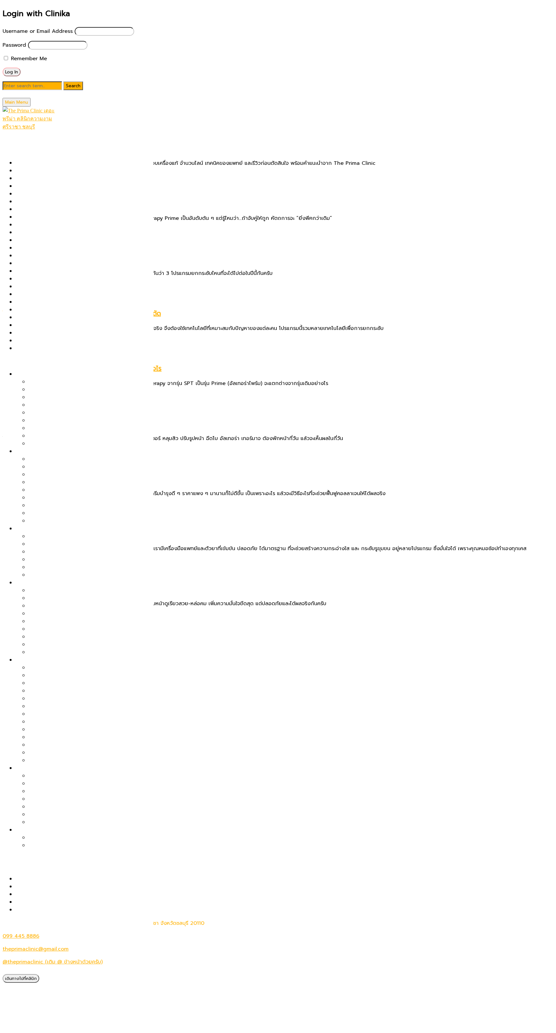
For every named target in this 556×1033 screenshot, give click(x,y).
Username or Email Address (38, 31)
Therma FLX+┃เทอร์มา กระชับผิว (52, 340)
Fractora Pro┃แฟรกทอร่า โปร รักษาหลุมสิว (64, 225)
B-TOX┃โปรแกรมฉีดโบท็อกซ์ (47, 201)
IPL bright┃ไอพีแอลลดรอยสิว (62, 567)
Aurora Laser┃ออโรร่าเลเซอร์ (48, 194)
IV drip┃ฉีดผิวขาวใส (51, 652)
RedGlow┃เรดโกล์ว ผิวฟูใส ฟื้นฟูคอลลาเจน (76, 590)
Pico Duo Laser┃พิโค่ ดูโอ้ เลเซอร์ (54, 271)
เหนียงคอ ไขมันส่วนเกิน (41, 768)
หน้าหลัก (12, 134)
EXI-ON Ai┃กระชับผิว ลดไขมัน (62, 822)
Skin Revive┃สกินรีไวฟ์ (41, 325)
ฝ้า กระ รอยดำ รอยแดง (42, 528)
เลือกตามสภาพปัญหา (27, 361)
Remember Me (28, 58)
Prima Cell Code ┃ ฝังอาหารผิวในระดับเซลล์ (66, 279)
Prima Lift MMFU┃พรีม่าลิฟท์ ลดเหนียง (73, 814)
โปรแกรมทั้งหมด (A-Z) (28, 150)
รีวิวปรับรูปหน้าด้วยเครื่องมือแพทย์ (53, 894)
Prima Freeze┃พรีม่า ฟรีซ (45, 286)
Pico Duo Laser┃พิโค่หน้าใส (60, 606)
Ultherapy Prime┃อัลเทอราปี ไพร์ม (55, 348)
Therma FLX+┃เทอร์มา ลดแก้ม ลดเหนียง (75, 783)
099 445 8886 (21, 936)
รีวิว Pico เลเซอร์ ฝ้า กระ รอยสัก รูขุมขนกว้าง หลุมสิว (75, 886)
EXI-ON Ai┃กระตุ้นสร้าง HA (60, 745)
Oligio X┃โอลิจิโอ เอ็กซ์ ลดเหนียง (66, 807)
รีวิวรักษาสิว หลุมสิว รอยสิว (46, 879)
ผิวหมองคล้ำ (29, 583)
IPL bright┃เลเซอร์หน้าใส (43, 240)
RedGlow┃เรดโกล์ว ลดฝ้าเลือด (63, 544)
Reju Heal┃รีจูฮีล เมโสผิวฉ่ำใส (62, 629)
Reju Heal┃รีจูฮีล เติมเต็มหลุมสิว (65, 513)
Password (14, 45)
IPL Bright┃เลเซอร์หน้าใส (56, 637)
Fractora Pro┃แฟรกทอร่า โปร (62, 698)
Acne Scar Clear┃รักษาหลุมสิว (51, 170)
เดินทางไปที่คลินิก (21, 978)
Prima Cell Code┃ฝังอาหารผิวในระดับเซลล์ (77, 498)
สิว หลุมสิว (27, 451)
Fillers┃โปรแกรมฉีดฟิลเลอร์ (46, 217)
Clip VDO (27, 910)
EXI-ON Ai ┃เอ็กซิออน (41, 209)
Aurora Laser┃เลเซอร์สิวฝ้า (59, 552)
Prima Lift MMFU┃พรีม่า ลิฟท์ (49, 294)
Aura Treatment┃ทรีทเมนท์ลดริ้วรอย (71, 752)
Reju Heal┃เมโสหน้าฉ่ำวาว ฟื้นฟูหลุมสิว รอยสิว (68, 317)
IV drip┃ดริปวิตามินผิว (41, 248)
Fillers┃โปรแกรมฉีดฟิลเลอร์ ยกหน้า (68, 436)
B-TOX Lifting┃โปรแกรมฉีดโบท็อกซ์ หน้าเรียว (80, 443)
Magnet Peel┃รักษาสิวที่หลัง (61, 505)
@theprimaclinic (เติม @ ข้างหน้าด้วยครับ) (53, 962)
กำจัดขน (24, 830)
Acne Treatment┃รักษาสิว (47, 178)
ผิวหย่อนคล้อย (31, 374)
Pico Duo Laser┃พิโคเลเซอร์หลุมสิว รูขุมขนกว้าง (83, 474)
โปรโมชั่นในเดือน (20, 142)
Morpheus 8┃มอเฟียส (54, 683)
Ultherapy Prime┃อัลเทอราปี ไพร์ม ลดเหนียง (80, 799)
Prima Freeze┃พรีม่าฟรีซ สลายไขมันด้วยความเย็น (85, 776)
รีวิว (7, 866)
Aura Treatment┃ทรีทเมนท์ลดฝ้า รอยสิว (75, 575)
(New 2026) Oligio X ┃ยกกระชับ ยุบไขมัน (64, 163)
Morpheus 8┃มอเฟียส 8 (43, 263)
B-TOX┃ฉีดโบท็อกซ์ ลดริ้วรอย (62, 667)
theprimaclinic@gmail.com (36, 949)
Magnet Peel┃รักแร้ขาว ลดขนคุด (67, 845)
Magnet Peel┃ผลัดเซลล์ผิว (46, 255)
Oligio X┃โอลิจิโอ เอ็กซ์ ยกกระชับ (66, 405)
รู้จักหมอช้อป (17, 922)
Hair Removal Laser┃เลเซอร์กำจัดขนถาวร (64, 232)
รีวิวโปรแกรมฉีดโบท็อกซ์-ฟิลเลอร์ (51, 902)
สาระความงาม (18, 858)
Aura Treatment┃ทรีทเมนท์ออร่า (53, 186)
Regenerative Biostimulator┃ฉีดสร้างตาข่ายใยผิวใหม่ (78, 302)
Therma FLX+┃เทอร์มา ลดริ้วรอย (66, 675)
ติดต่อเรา (13, 930)
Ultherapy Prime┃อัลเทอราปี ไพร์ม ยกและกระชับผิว (86, 382)
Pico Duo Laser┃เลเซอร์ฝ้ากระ (63, 536)
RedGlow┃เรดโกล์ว (50, 706)
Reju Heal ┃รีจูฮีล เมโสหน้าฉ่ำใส (64, 760)
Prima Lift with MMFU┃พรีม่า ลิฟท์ (69, 397)
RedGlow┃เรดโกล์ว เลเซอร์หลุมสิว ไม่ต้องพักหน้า (83, 490)
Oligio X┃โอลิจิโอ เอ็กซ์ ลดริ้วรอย (66, 691)
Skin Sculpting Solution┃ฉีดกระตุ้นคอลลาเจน (68, 333)
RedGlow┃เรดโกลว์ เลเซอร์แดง (51, 310)
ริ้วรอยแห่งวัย (30, 660)
